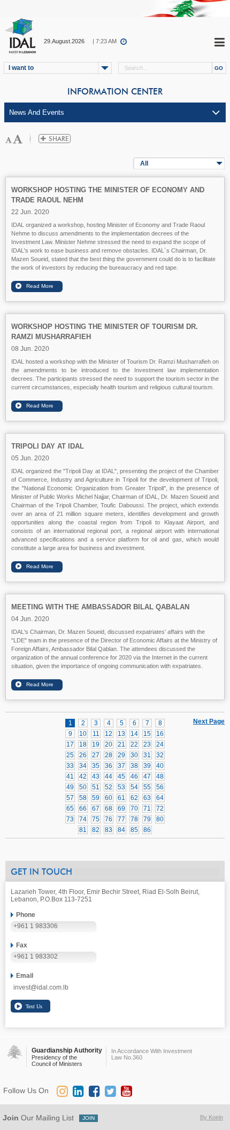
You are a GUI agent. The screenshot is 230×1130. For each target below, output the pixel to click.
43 (95, 776)
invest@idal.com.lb (40, 987)
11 (96, 733)
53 (121, 787)
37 (121, 766)
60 (108, 798)
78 (134, 819)
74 (83, 819)
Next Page (209, 721)
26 (83, 755)
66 (83, 808)
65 (70, 808)
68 (108, 808)
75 (95, 819)
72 (160, 808)
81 (83, 830)
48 (160, 776)
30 (134, 755)
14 (134, 733)
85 (134, 830)
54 (134, 787)
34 (83, 766)
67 (95, 808)
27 (95, 755)
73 (70, 819)
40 (160, 766)
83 (108, 830)
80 (160, 819)
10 (83, 733)
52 (108, 787)
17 (70, 744)
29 (121, 755)
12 (108, 733)
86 (147, 830)
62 (134, 798)
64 (160, 798)
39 (147, 766)
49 (70, 787)
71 (147, 808)
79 (147, 819)
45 (121, 776)
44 (108, 776)
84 (121, 830)
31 (147, 755)
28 (108, 755)
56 (160, 787)
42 (83, 776)
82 (95, 830)
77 (121, 819)
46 (134, 776)
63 (147, 798)
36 (108, 766)
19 (95, 744)
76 (108, 819)
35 (95, 766)
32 (160, 755)
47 (147, 776)
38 (134, 766)
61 (121, 798)
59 (95, 798)
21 (121, 744)
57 (70, 798)
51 (95, 787)
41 (70, 776)
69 (121, 808)
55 (147, 787)
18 (83, 744)
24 (160, 744)
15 (147, 733)
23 (147, 744)
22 (134, 744)
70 (134, 808)
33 (70, 766)
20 (108, 744)
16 (160, 733)
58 (83, 798)
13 (121, 733)
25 (70, 755)
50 (83, 787)
